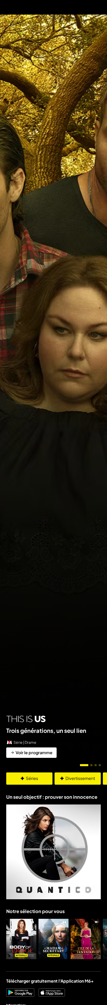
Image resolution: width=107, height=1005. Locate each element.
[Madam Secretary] (53, 939)
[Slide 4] (100, 765)
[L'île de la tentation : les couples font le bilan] (86, 939)
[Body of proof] (21, 939)
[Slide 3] (96, 765)
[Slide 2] (91, 765)
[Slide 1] (84, 765)
